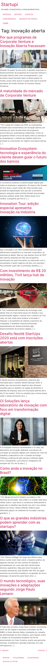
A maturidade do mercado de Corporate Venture (21, 93)
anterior (4, 650)
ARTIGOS (18, 14)
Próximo (42, 650)
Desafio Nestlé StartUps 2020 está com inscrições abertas (21, 338)
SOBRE (5, 23)
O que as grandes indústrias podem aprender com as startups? (23, 522)
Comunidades (18, 657)
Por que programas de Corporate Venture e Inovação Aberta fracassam (22, 41)
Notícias (6, 657)
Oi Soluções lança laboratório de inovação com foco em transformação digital (23, 407)
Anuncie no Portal (10, 661)
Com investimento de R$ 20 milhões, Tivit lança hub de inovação (23, 275)
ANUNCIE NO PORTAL (28, 19)
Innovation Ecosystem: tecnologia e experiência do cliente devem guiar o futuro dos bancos (23, 154)
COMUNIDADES (9, 19)
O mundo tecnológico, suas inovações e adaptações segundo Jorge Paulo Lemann (22, 587)
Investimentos (33, 657)
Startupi (9, 4)
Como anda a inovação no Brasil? (21, 470)
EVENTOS (29, 14)
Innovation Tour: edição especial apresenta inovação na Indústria (19, 207)
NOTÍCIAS (7, 14)
